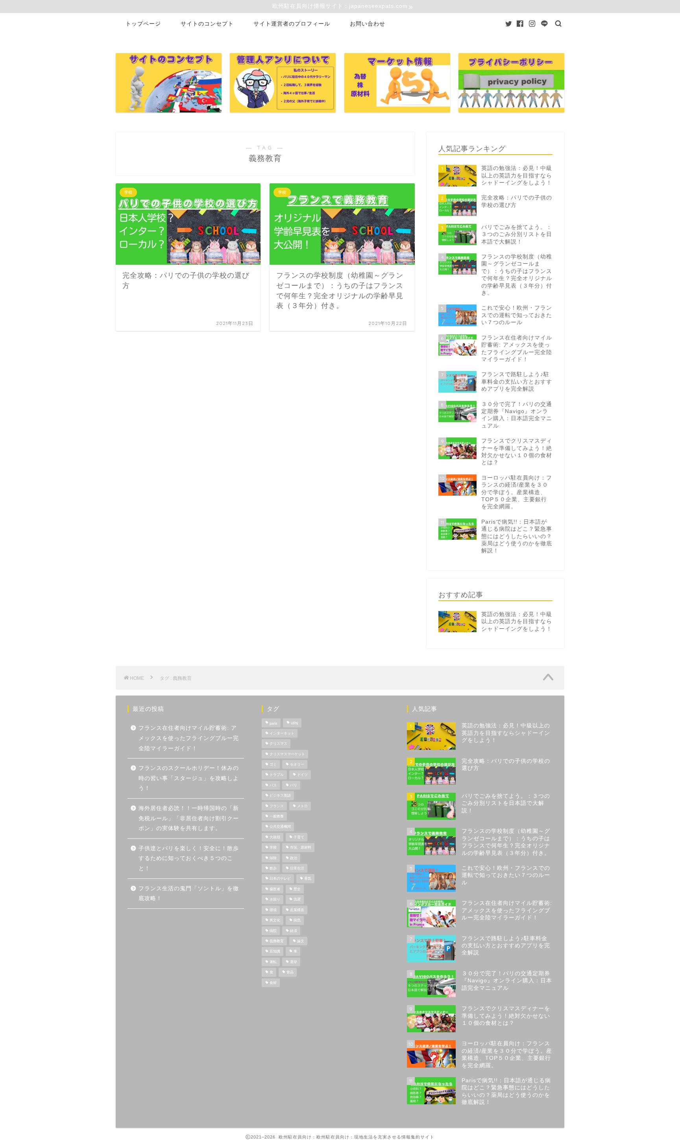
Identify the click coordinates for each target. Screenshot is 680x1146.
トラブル (277, 775)
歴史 (297, 889)
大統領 (275, 837)
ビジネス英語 (280, 796)
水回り (275, 900)
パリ (293, 785)
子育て (299, 837)
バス (273, 785)
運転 (273, 962)
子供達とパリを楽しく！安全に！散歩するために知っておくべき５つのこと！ (189, 858)
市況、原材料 (300, 848)
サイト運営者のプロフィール (291, 23)
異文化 (275, 921)
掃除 (273, 858)
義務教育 (277, 941)
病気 (297, 921)
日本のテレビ (280, 879)
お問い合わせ (367, 23)
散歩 (273, 868)
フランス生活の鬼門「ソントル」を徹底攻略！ (189, 894)
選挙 (293, 962)
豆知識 (275, 952)
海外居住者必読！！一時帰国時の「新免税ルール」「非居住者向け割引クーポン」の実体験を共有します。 (189, 818)
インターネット (282, 733)
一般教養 (277, 816)
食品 (290, 972)
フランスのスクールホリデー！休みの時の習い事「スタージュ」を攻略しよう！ (189, 778)
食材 (273, 983)
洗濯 (297, 900)
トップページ (143, 23)
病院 (273, 931)
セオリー (297, 764)
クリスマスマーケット (287, 754)
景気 (307, 879)
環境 (273, 910)
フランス (277, 806)
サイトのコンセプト (207, 23)
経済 (293, 931)
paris (273, 724)
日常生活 (297, 868)
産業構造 (297, 910)
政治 (293, 858)
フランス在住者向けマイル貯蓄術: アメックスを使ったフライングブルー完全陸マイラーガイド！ (189, 738)
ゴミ (273, 764)
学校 (273, 848)
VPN (294, 724)
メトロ (302, 806)
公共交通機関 (280, 827)
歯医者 (275, 889)
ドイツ (302, 775)
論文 (300, 941)
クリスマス (278, 744)
